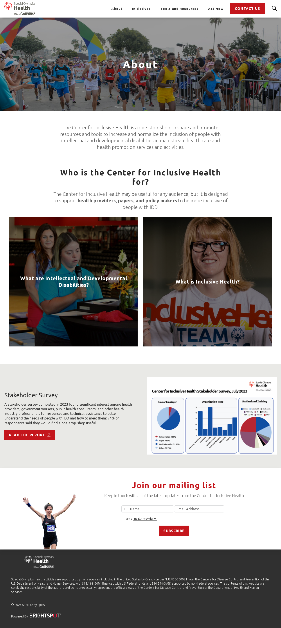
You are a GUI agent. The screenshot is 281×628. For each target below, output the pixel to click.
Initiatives (141, 9)
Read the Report (27, 435)
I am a (129, 518)
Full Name (147, 508)
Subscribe (174, 531)
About (116, 9)
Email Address (199, 508)
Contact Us (247, 9)
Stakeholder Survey (31, 395)
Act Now (215, 9)
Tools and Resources (179, 9)
